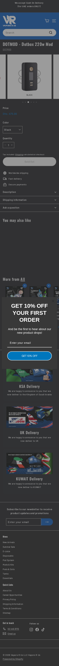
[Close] (53, 301)
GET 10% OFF (30, 356)
